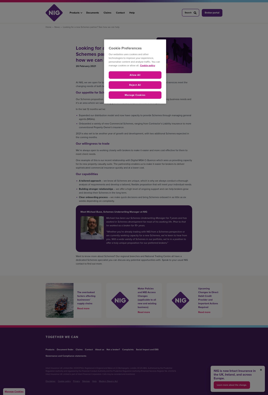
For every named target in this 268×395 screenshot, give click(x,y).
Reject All (135, 85)
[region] (135, 71)
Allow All (135, 75)
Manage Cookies (135, 95)
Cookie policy (147, 65)
